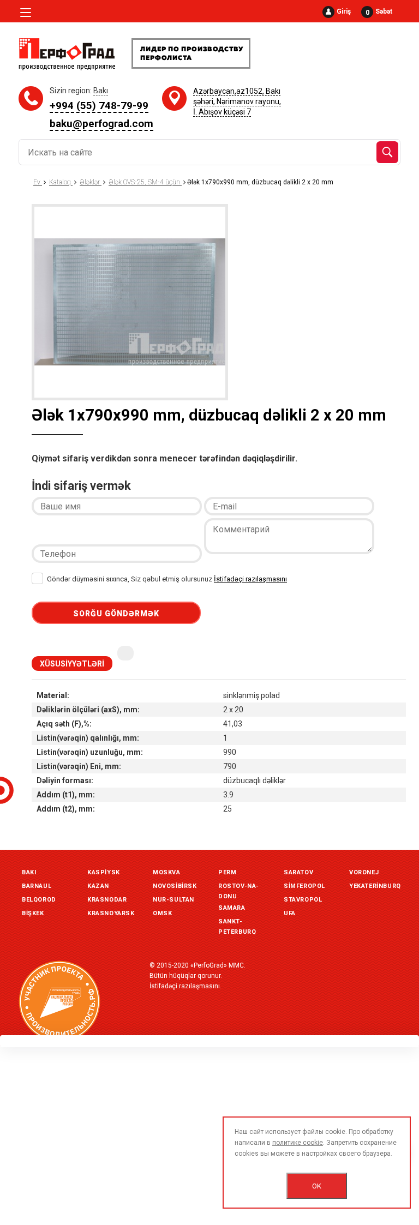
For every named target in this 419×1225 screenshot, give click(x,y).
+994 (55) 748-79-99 (99, 105)
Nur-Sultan (173, 899)
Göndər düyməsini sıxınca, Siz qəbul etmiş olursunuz (166, 579)
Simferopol (304, 886)
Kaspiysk (103, 872)
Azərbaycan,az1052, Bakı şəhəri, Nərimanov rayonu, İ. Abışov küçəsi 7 (237, 101)
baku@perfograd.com (101, 123)
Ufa (290, 913)
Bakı (29, 872)
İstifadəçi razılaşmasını (250, 579)
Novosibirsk (175, 886)
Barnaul (36, 886)
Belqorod (39, 899)
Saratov (298, 872)
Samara (232, 907)
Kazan (98, 886)
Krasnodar (107, 899)
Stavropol (303, 899)
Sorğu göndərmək (116, 613)
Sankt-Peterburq (237, 923)
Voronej (364, 872)
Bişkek (33, 913)
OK (316, 1186)
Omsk (162, 913)
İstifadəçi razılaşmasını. (185, 986)
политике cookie (297, 1142)
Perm (227, 872)
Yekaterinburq (375, 886)
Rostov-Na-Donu (238, 887)
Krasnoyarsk (111, 913)
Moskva (167, 872)
